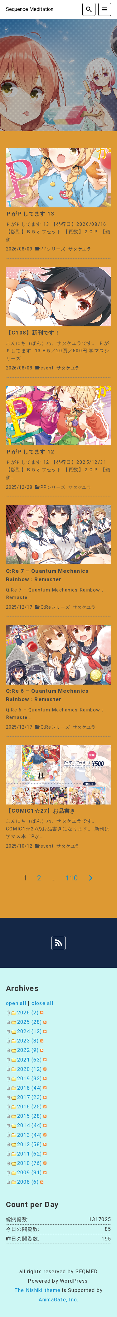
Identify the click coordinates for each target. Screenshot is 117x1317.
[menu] (104, 9)
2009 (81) (29, 1173)
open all (16, 1003)
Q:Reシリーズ (55, 607)
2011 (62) (29, 1154)
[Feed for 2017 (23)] (44, 1097)
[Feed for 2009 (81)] (44, 1173)
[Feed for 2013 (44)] (44, 1135)
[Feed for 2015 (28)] (44, 1116)
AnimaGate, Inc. (59, 1300)
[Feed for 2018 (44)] (44, 1088)
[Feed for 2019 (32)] (44, 1079)
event (47, 368)
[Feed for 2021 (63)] (44, 1060)
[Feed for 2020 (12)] (44, 1069)
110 (72, 878)
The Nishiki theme (37, 1290)
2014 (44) (29, 1125)
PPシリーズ (53, 249)
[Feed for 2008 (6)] (41, 1182)
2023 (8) (28, 1041)
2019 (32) (29, 1079)
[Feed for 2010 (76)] (44, 1163)
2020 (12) (29, 1069)
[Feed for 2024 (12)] (44, 1031)
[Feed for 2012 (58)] (44, 1144)
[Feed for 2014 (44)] (44, 1125)
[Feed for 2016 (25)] (44, 1107)
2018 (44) (29, 1088)
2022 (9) (28, 1050)
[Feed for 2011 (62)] (44, 1154)
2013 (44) (29, 1135)
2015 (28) (29, 1116)
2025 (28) (29, 1022)
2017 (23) (29, 1097)
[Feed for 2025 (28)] (44, 1022)
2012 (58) (29, 1144)
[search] (88, 9)
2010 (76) (29, 1163)
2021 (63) (29, 1060)
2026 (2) (28, 1013)
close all (42, 1003)
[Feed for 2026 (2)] (41, 1013)
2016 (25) (29, 1107)
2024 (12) (29, 1031)
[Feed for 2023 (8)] (41, 1041)
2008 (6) (28, 1182)
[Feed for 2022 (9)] (41, 1050)
